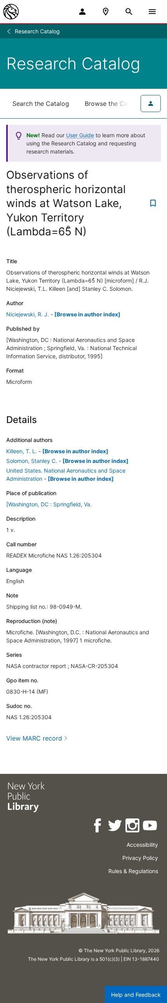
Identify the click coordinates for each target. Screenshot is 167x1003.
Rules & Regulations (133, 871)
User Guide (80, 135)
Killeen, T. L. (21, 451)
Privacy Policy (140, 858)
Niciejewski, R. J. (27, 314)
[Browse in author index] (87, 314)
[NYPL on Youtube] (150, 827)
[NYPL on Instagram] (133, 827)
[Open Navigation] (152, 11)
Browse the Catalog (114, 103)
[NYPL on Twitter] (115, 827)
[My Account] (82, 11)
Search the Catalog (40, 103)
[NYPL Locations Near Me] (105, 11)
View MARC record (34, 738)
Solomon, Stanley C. (31, 460)
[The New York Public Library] (11, 11)
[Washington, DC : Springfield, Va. (49, 504)
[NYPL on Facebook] (98, 827)
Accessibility (142, 844)
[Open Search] (129, 11)
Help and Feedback (136, 994)
